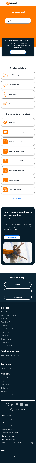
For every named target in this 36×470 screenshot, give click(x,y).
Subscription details (8, 439)
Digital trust (4, 388)
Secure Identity (5, 332)
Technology (4, 391)
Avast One (4, 319)
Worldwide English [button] (19, 409)
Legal (3, 422)
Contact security (7, 429)
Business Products (6, 346)
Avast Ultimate (5, 312)
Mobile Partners (6, 368)
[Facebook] (21, 404)
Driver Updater (5, 342)
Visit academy (12, 237)
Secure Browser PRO (7, 329)
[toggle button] (2, 3)
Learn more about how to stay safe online (18, 213)
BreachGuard (5, 336)
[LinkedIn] (12, 404)
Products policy (7, 419)
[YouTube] (26, 405)
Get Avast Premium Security (17, 40)
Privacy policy (6, 415)
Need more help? (17, 277)
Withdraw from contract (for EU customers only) (17, 443)
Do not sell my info (8, 436)
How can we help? (18, 12)
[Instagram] (17, 404)
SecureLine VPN (6, 322)
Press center (5, 385)
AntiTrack (4, 325)
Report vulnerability (8, 426)
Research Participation (8, 395)
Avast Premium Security (8, 315)
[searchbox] (18, 21)
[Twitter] (7, 404)
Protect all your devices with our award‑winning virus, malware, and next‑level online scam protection (18, 45)
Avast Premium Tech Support (10, 355)
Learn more (18, 52)
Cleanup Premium (6, 339)
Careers (3, 381)
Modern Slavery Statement (10, 432)
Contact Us (4, 378)
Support (3, 359)
